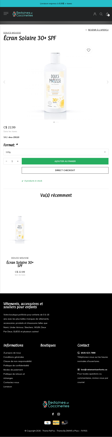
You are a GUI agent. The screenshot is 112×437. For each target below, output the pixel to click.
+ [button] (18, 161)
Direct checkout (65, 170)
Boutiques (48, 345)
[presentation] (4, 82)
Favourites (88, 50)
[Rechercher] (101, 14)
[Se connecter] (95, 14)
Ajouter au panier (65, 161)
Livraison (8, 386)
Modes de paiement (13, 369)
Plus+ (76, 431)
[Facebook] (53, 414)
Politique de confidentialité (16, 365)
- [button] (6, 161)
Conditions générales (14, 357)
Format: (10, 145)
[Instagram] (58, 414)
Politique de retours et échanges (14, 376)
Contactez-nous (11, 382)
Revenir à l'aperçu (98, 30)
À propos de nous (12, 352)
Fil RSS (84, 431)
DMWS (69, 431)
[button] (5, 13)
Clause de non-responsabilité (18, 361)
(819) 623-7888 (88, 352)
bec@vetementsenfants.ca (94, 369)
